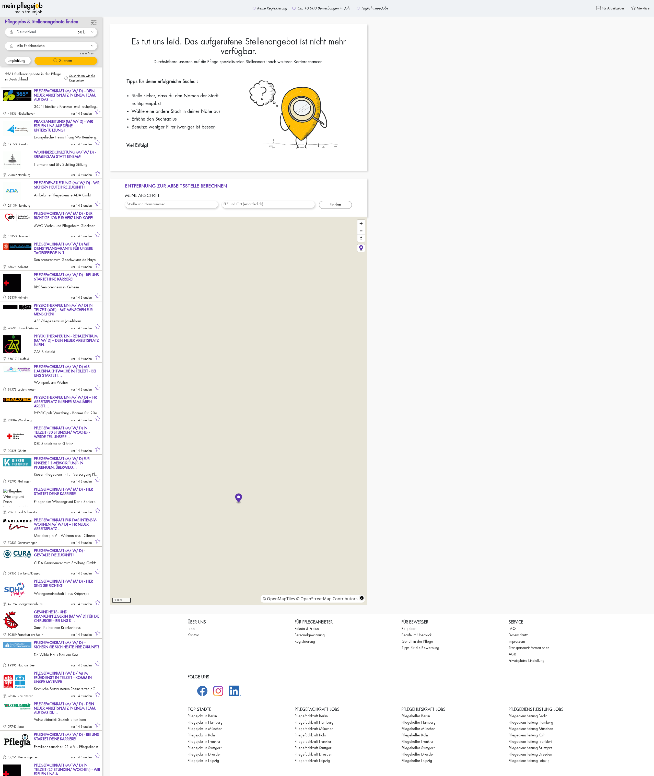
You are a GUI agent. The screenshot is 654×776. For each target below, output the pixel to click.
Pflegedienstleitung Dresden (530, 754)
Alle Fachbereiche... (32, 46)
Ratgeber (409, 628)
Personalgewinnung (310, 635)
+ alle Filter (87, 53)
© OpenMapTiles (279, 599)
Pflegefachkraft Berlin (311, 716)
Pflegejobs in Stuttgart (204, 748)
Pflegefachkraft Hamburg (314, 722)
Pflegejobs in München (205, 729)
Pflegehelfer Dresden (418, 754)
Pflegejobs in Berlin (202, 716)
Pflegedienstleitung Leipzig (529, 760)
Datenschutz (518, 635)
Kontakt (193, 635)
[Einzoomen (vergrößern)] (361, 223)
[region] (238, 411)
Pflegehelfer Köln (415, 735)
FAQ (512, 628)
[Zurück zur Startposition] (361, 248)
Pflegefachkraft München (314, 729)
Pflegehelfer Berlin (416, 716)
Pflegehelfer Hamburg (419, 722)
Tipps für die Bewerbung (420, 648)
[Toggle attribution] (362, 598)
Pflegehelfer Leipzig (417, 760)
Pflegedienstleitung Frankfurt (530, 741)
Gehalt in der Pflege (417, 641)
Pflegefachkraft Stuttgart (313, 748)
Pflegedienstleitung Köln (527, 735)
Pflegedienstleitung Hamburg (531, 722)
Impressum (517, 641)
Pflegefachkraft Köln (310, 735)
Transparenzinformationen (529, 648)
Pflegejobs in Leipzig (203, 760)
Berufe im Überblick (416, 635)
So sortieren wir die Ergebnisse (82, 78)
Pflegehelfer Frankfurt (418, 741)
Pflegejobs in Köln (201, 735)
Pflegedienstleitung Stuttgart (530, 748)
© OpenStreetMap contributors (327, 599)
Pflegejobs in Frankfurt (204, 741)
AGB (512, 654)
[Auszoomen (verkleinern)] (361, 230)
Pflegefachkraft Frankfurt (313, 741)
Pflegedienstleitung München (531, 729)
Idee (191, 628)
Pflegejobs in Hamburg (205, 722)
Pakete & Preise (307, 628)
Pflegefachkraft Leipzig (312, 760)
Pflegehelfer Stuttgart (418, 748)
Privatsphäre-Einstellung (526, 660)
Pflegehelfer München (419, 729)
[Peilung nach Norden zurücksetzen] (361, 238)
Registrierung (305, 641)
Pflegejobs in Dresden (204, 754)
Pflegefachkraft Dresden (313, 754)
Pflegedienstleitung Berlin (528, 716)
